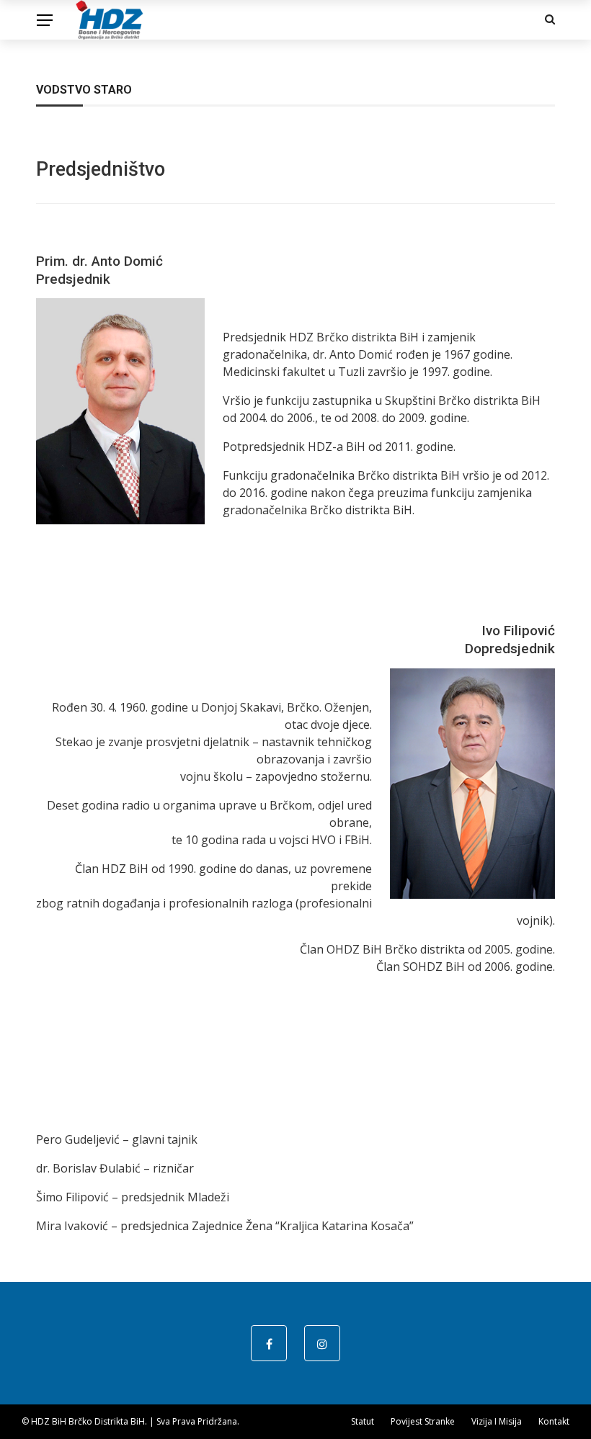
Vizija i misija (496, 1421)
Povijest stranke (423, 1421)
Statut (362, 1421)
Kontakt (553, 1421)
